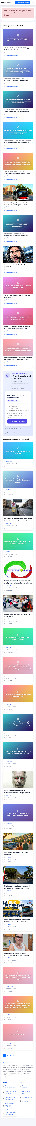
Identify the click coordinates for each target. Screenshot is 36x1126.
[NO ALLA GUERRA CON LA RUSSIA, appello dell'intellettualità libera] (18, 43)
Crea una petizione (23, 2)
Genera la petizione (18, 421)
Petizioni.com (6, 2)
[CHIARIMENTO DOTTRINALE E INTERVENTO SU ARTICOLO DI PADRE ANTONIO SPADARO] (18, 229)
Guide (5, 1082)
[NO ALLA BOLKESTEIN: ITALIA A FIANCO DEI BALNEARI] (18, 291)
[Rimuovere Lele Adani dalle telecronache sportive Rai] (18, 260)
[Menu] (33, 2)
